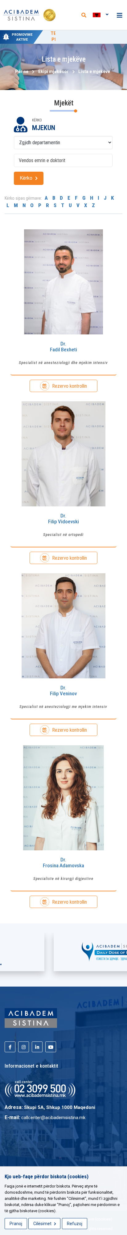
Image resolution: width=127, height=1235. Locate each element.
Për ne (21, 71)
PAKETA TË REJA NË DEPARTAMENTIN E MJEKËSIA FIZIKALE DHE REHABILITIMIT (83, 39)
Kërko (27, 178)
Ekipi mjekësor (53, 71)
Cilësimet (42, 1223)
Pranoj (16, 1223)
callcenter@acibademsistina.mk (53, 1117)
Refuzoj (74, 1223)
